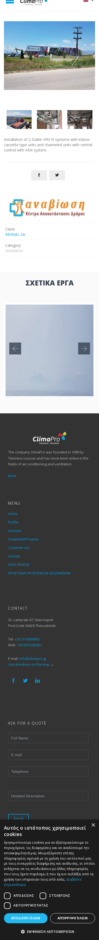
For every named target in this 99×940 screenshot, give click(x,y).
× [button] (93, 825)
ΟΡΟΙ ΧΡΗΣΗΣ (19, 564)
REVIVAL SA (15, 234)
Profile (13, 522)
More (12, 475)
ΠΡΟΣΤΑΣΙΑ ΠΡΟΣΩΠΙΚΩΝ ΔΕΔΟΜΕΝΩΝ (39, 573)
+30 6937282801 (29, 645)
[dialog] (49, 880)
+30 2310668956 (27, 639)
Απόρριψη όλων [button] (73, 918)
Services (15, 530)
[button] (49, 931)
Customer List (19, 547)
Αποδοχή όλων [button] (25, 918)
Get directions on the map (29, 664)
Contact (14, 556)
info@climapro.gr (32, 658)
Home (12, 513)
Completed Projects (23, 539)
